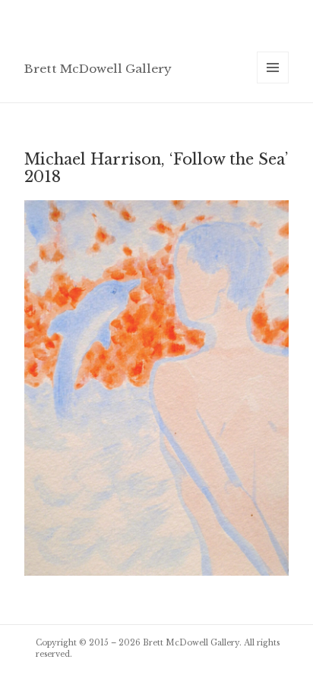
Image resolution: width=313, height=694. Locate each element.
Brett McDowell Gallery (98, 68)
